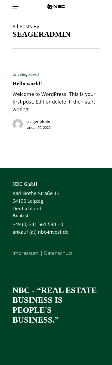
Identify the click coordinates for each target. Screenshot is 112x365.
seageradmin (38, 121)
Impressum (26, 253)
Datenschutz (58, 253)
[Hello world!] (56, 103)
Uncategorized (26, 74)
